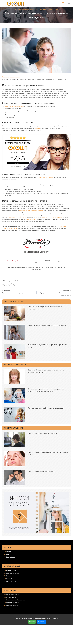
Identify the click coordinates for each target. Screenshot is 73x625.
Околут (8, 551)
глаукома (37, 128)
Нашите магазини (11, 570)
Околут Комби (30, 219)
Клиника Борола (11, 597)
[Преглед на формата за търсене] (63, 4)
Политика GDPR (11, 581)
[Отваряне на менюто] (69, 3)
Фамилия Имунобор (12, 605)
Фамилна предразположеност (14, 106)
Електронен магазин (12, 594)
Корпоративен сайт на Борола (15, 600)
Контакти (9, 578)
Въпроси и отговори (12, 573)
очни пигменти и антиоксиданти (52, 217)
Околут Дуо (9, 554)
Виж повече (41, 621)
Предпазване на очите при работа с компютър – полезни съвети (55, 293)
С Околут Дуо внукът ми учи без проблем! (42, 433)
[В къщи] (15, 9)
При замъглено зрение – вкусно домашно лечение (18, 292)
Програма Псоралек (12, 602)
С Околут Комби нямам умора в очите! (41, 471)
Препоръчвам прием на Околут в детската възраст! (46, 408)
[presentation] (14, 313)
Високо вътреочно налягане (11, 77)
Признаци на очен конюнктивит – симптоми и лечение (47, 325)
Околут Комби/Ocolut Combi (17, 217)
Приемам (32, 621)
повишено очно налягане (46, 177)
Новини (8, 576)
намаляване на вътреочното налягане (31, 210)
